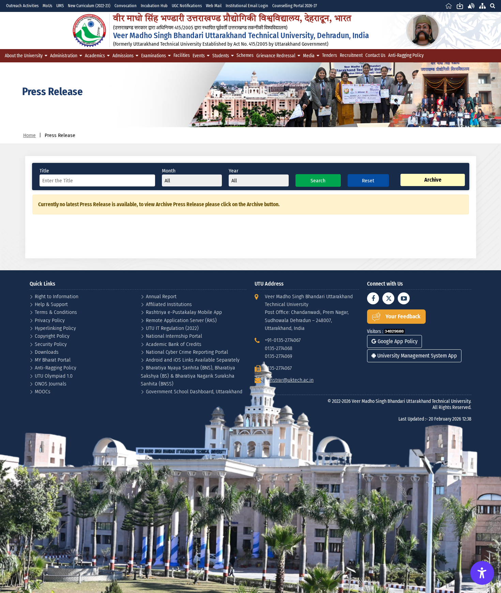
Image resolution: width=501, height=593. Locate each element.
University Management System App (416, 355)
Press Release (60, 135)
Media (309, 56)
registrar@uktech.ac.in (289, 380)
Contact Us (375, 55)
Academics (95, 56)
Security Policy (51, 344)
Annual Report (161, 296)
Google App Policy (397, 341)
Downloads (47, 352)
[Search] (492, 5)
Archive (432, 180)
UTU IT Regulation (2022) (172, 328)
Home (29, 135)
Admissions (123, 56)
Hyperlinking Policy (55, 328)
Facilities (181, 55)
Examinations (153, 56)
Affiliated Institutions (169, 304)
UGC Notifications (187, 5)
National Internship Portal (174, 336)
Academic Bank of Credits (173, 344)
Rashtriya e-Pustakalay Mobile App (184, 312)
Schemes (245, 55)
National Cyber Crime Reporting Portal (187, 352)
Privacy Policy (50, 320)
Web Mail (214, 5)
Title (44, 170)
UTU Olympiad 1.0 (54, 375)
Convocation (126, 5)
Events (199, 56)
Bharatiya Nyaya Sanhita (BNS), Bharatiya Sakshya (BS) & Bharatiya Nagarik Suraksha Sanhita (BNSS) (188, 375)
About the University (24, 56)
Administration (63, 56)
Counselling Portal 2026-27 (294, 5)
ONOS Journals (50, 383)
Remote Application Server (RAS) (181, 320)
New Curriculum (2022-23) (89, 5)
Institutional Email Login (247, 5)
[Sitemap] (482, 5)
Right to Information (56, 296)
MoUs (47, 5)
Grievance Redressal (275, 56)
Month (169, 170)
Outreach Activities (22, 5)
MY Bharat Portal (53, 359)
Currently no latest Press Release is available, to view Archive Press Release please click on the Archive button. (159, 204)
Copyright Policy (52, 336)
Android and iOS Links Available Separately (193, 359)
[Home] (448, 5)
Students (220, 56)
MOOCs (42, 391)
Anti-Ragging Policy (406, 55)
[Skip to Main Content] (460, 5)
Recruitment (351, 55)
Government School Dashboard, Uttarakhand (194, 391)
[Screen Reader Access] (471, 5)
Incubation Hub (154, 5)
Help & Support (51, 304)
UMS (60, 5)
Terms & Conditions (56, 312)
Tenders (329, 55)
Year (233, 170)
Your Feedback (403, 316)
